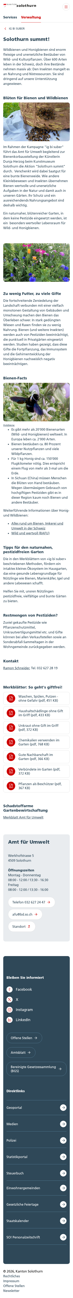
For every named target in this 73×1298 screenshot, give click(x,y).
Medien (12, 1124)
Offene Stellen (21, 1038)
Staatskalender (17, 1221)
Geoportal (14, 1108)
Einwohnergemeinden (23, 1188)
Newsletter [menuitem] (11, 1291)
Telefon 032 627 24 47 (28, 902)
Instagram (24, 1009)
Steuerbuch (15, 1173)
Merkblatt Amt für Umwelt (23, 817)
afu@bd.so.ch (22, 914)
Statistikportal (16, 1157)
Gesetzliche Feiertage (22, 1204)
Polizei (11, 1140)
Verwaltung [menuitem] (31, 17)
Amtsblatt (18, 1052)
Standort (19, 926)
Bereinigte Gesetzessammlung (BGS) (33, 1069)
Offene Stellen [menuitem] (14, 1286)
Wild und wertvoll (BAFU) (30, 533)
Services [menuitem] (10, 17)
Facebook (24, 989)
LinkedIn (23, 1019)
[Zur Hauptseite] (19, 4)
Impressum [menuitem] (11, 1281)
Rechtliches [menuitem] (11, 1276)
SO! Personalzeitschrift (23, 1237)
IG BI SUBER (17, 28)
